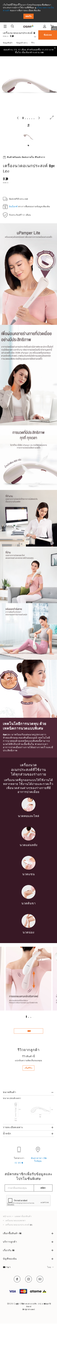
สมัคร (43, 1188)
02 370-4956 (19, 1163)
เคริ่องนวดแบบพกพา (15, 1220)
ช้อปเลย (48, 35)
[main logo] (28, 26)
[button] (26, 1016)
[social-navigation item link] (17, 1279)
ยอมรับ (28, 16)
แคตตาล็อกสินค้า (23, 1216)
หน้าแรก (7, 1216)
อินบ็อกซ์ (13, 206)
